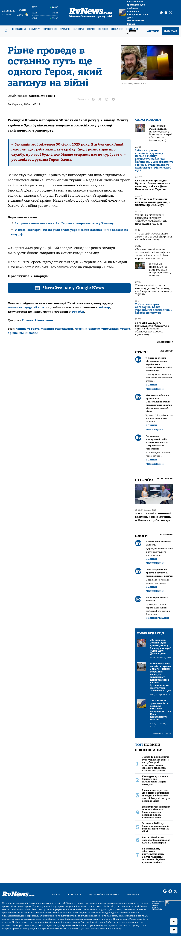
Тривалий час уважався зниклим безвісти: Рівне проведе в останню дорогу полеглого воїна (156, 812)
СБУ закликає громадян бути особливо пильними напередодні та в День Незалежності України (137, 12)
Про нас (55, 894)
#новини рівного (87, 328)
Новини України (157, 618)
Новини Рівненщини (37, 320)
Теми (33, 29)
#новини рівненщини (57, 328)
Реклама (133, 894)
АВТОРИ (153, 31)
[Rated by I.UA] (173, 902)
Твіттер (104, 307)
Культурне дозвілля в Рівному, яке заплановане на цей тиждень (155, 780)
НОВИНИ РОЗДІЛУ (162, 733)
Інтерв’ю (49, 29)
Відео (103, 29)
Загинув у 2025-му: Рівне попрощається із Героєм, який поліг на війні (155, 827)
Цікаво (117, 29)
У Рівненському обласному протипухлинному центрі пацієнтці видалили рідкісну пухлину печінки (153, 855)
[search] (6, 31)
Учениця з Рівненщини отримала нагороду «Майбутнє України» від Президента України (151, 219)
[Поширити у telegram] (113, 99)
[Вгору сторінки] (173, 921)
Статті (65, 29)
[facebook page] (166, 13)
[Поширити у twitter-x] (100, 99)
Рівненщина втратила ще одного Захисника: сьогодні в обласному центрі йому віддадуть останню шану (156, 795)
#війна (21, 328)
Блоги (78, 29)
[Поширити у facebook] (93, 99)
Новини (19, 29)
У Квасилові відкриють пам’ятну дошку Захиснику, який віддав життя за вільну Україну (153, 290)
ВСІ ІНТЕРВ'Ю (165, 478)
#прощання (110, 328)
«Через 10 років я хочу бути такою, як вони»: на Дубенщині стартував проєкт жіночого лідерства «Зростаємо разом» (155, 764)
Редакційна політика (104, 894)
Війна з (131, 31)
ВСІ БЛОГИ (166, 534)
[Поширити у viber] (106, 99)
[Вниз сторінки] (173, 930)
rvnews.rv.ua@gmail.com (26, 307)
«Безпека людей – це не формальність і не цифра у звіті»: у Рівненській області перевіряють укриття (153, 254)
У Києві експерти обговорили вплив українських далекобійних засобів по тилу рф (153, 308)
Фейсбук (77, 311)
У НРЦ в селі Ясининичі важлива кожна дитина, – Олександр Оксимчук (153, 202)
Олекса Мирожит (42, 95)
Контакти (74, 894)
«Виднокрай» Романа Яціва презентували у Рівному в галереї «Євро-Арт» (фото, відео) (160, 133)
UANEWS (170, 31)
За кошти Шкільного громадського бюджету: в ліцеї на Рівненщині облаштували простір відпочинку (152, 328)
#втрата (33, 328)
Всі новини (164, 341)
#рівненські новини (23, 333)
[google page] (161, 13)
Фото (91, 29)
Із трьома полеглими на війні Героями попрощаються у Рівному (64, 223)
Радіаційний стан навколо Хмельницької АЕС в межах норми (156, 840)
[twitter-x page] (170, 13)
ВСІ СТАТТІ (166, 351)
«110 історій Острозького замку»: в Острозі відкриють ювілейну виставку (154, 236)
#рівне (125, 328)
